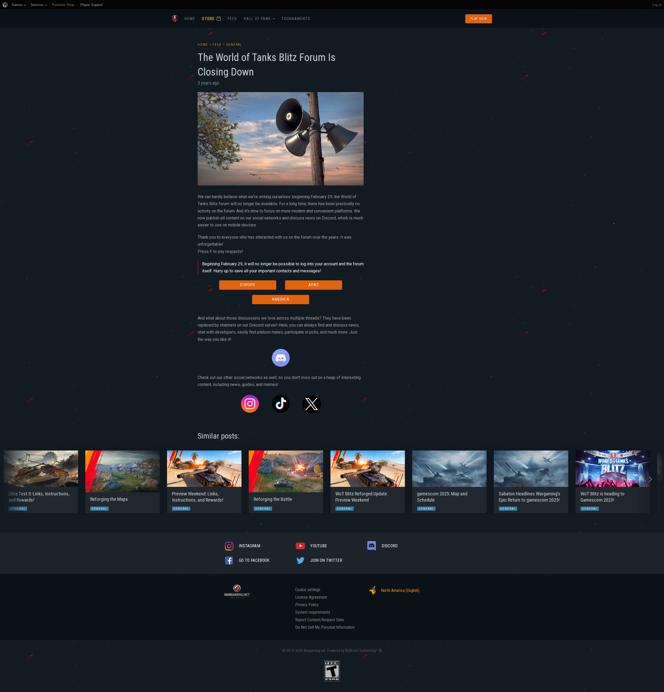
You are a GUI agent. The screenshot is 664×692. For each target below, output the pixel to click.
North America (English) (400, 590)
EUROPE (247, 285)
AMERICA (280, 299)
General (234, 44)
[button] (13, 479)
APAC (313, 285)
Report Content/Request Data (319, 620)
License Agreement (311, 597)
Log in (656, 5)
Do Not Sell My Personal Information (325, 627)
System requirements (312, 612)
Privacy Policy (307, 605)
